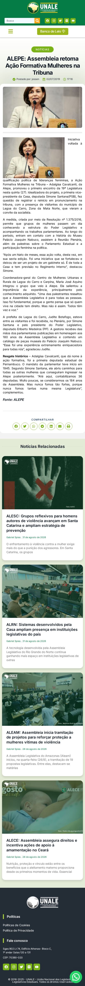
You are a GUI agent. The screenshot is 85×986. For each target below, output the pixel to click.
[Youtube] (73, 20)
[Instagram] (54, 20)
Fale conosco (17, 941)
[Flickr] (66, 20)
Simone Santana (57, 196)
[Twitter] (60, 20)
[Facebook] (47, 20)
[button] (11, 31)
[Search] (37, 20)
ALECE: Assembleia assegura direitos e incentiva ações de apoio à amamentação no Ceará (41, 845)
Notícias (42, 49)
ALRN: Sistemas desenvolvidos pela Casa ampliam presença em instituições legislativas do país (42, 629)
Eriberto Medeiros (29, 329)
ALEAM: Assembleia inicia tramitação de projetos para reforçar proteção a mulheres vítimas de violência (39, 737)
